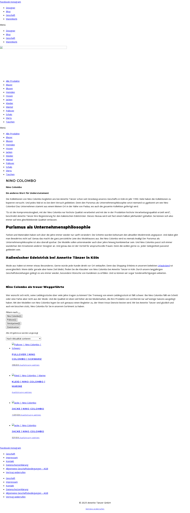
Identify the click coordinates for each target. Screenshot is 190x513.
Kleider (9, 103)
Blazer (9, 84)
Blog (8, 11)
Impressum (12, 457)
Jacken (9, 99)
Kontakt (10, 461)
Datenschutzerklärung (17, 464)
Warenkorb (11, 18)
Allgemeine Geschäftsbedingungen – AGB (27, 468)
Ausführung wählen (30, 365)
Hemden (10, 92)
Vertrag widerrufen (16, 472)
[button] (95, 25)
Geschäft (10, 15)
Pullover (10, 110)
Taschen (10, 121)
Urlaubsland (164, 265)
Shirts (9, 118)
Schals (9, 114)
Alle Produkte (13, 81)
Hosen (9, 95)
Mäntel (9, 106)
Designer (10, 7)
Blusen (9, 88)
